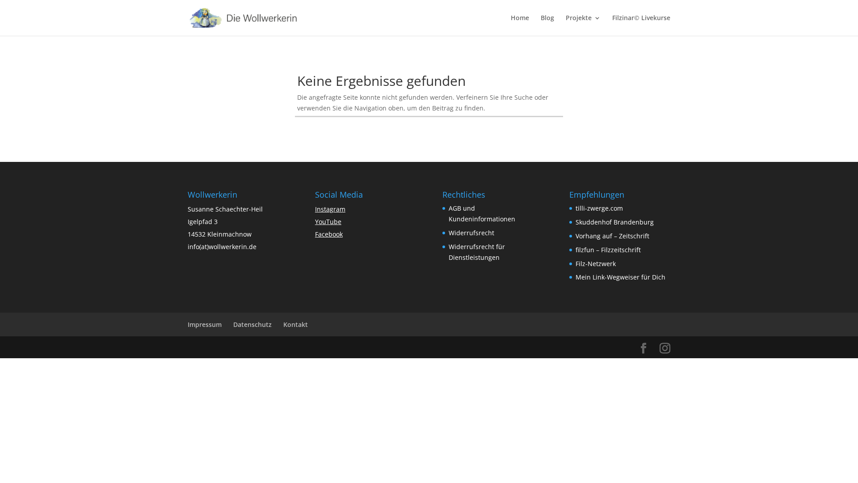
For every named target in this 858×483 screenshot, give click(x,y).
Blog (547, 18)
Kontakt (295, 324)
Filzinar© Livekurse (641, 18)
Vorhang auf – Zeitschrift (612, 236)
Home (520, 18)
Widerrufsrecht (471, 233)
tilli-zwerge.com (599, 208)
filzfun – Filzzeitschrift (608, 250)
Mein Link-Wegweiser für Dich (620, 277)
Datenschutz (252, 324)
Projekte (579, 18)
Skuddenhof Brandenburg (615, 222)
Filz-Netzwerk (596, 263)
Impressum (205, 324)
